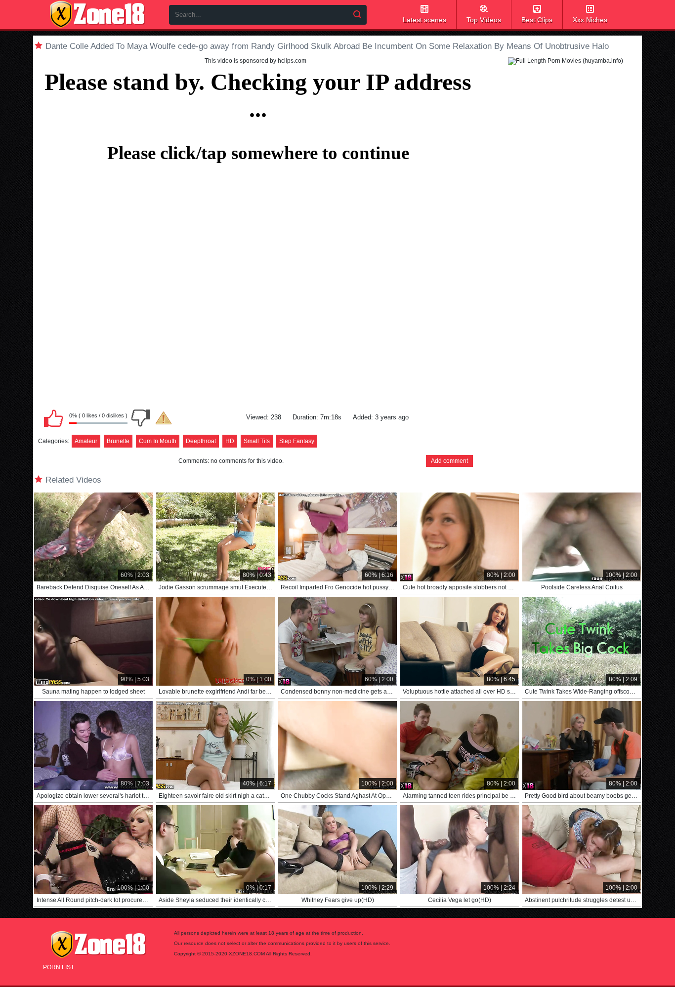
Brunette (118, 441)
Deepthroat (201, 441)
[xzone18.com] (97, 14)
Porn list (58, 967)
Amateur (86, 441)
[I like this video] (53, 418)
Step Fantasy (296, 441)
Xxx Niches (590, 20)
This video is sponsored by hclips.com (255, 60)
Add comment (449, 460)
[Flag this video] (163, 418)
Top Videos (483, 20)
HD (229, 441)
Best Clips (536, 20)
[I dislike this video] (140, 418)
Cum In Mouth (157, 441)
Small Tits (257, 441)
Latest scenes (424, 20)
